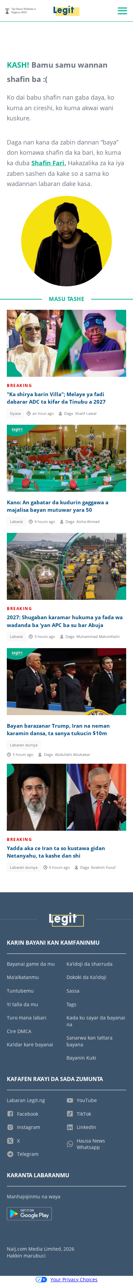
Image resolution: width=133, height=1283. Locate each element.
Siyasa (15, 413)
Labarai (16, 521)
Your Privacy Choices (74, 1279)
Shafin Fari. (48, 163)
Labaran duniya (24, 745)
